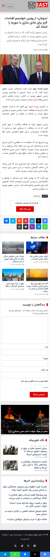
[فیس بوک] (45, 221)
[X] (38, 221)
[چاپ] (19, 226)
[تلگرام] (38, 226)
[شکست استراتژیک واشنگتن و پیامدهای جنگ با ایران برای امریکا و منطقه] (10, 465)
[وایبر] (32, 226)
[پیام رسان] (6, 221)
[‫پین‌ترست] (25, 221)
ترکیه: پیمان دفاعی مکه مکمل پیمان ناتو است (39, 257)
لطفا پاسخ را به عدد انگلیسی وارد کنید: (34, 381)
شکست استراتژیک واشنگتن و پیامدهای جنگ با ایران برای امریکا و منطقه (34, 464)
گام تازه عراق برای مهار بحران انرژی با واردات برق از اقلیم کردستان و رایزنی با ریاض (37, 287)
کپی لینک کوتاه (25, 209)
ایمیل (45, 358)
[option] (25, 419)
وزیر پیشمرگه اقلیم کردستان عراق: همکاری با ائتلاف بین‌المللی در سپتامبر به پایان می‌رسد (28, 496)
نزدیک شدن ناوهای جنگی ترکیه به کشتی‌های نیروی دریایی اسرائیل (13, 259)
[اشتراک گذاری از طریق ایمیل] (25, 226)
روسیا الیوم (34, 106)
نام (46, 347)
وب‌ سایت (44, 369)
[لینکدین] (32, 221)
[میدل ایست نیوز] (38, 6)
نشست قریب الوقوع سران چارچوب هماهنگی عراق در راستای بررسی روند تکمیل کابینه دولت (25, 488)
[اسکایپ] (13, 221)
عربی (10, 6)
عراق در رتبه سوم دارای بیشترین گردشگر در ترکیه (14, 285)
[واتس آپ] (45, 226)
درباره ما (24, 539)
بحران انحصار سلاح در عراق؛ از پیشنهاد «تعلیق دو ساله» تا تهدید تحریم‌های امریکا (34, 450)
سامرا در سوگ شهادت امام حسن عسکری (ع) (28, 430)
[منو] (3, 7)
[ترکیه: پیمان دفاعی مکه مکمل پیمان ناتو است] (37, 248)
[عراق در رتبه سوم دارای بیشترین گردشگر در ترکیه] (13, 275)
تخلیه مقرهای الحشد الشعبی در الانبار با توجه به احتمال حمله (26, 512)
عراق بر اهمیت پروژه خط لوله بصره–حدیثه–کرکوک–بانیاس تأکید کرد (28, 504)
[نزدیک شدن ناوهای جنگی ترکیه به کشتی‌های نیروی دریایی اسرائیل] (13, 248)
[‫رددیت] (19, 221)
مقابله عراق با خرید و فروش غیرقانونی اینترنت (27, 519)
